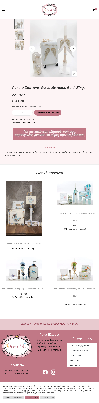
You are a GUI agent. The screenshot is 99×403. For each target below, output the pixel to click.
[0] (93, 9)
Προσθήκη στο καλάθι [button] (76, 229)
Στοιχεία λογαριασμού (80, 346)
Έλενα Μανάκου (27, 123)
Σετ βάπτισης (29, 119)
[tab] (49, 147)
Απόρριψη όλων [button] (48, 397)
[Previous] (32, 49)
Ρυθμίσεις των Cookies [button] (13, 397)
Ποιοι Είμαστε (49, 334)
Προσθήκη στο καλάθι (48, 112)
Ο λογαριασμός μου (79, 350)
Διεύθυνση (74, 360)
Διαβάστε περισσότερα (25, 248)
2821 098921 (21, 374)
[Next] (73, 49)
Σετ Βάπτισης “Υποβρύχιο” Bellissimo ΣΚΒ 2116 (24, 289)
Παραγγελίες (75, 355)
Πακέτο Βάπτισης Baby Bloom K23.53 (23, 243)
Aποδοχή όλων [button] (32, 397)
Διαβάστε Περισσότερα (49, 350)
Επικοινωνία (75, 365)
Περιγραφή (49, 147)
